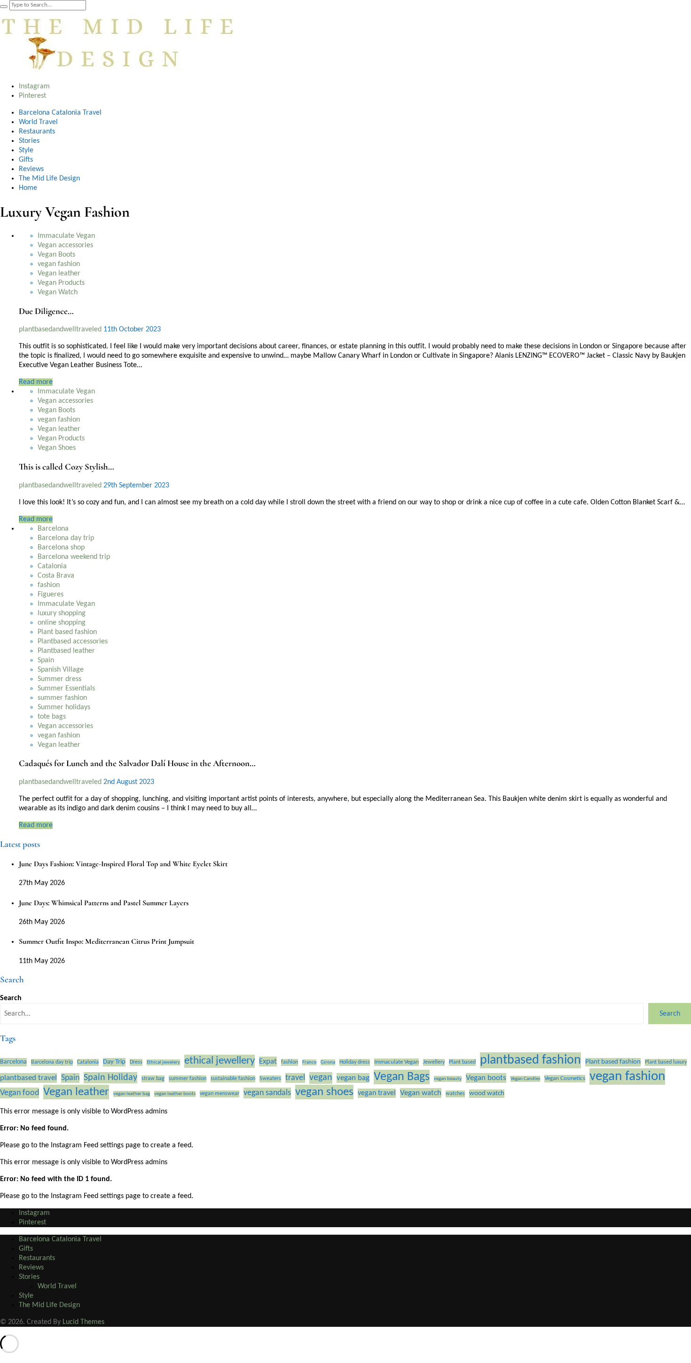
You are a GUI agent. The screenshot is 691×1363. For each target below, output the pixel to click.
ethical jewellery (219, 1061)
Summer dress (59, 679)
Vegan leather (59, 273)
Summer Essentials (66, 688)
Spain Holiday (110, 1077)
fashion (49, 585)
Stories (29, 141)
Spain (46, 660)
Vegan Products (61, 283)
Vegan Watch (58, 292)
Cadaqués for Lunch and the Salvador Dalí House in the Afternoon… (137, 763)
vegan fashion (59, 264)
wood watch (486, 1093)
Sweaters (270, 1078)
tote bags (52, 717)
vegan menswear (219, 1094)
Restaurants (37, 131)
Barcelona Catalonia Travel (60, 113)
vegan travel (377, 1093)
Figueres (50, 594)
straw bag (153, 1078)
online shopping (62, 623)
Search (11, 998)
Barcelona (53, 529)
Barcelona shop (61, 547)
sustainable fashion (233, 1078)
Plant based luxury (666, 1062)
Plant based (462, 1062)
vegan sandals (267, 1093)
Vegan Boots (56, 254)
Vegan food (19, 1093)
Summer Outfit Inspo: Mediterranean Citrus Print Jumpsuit (106, 941)
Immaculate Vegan (66, 236)
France (309, 1062)
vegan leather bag (131, 1094)
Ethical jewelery (163, 1062)
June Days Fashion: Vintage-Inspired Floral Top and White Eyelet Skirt (123, 864)
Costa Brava (56, 576)
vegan (320, 1077)
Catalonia (52, 566)
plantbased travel (28, 1078)
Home (28, 188)
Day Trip (114, 1061)
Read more (36, 382)
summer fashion (62, 698)
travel (295, 1078)
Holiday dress (354, 1062)
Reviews (31, 169)
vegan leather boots (175, 1094)
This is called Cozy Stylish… (66, 467)
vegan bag (353, 1078)
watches (455, 1094)
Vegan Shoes (57, 448)
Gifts (26, 160)
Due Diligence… (46, 311)
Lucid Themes (83, 1322)
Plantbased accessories (73, 641)
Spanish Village (61, 670)
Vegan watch (420, 1093)
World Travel (38, 122)
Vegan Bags (402, 1077)
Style (26, 150)
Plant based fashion (67, 632)
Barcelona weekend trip (74, 557)
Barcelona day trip (66, 538)
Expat (268, 1061)
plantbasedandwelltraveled (61, 329)
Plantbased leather (66, 651)
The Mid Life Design (49, 178)
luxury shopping (62, 613)
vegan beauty (448, 1078)
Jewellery (434, 1062)
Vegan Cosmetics (564, 1078)
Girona (328, 1062)
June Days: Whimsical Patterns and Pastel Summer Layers (103, 903)
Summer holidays (64, 707)
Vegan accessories (65, 245)
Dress (136, 1062)
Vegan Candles (525, 1078)
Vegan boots (486, 1078)
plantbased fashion (530, 1060)
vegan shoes (324, 1092)
